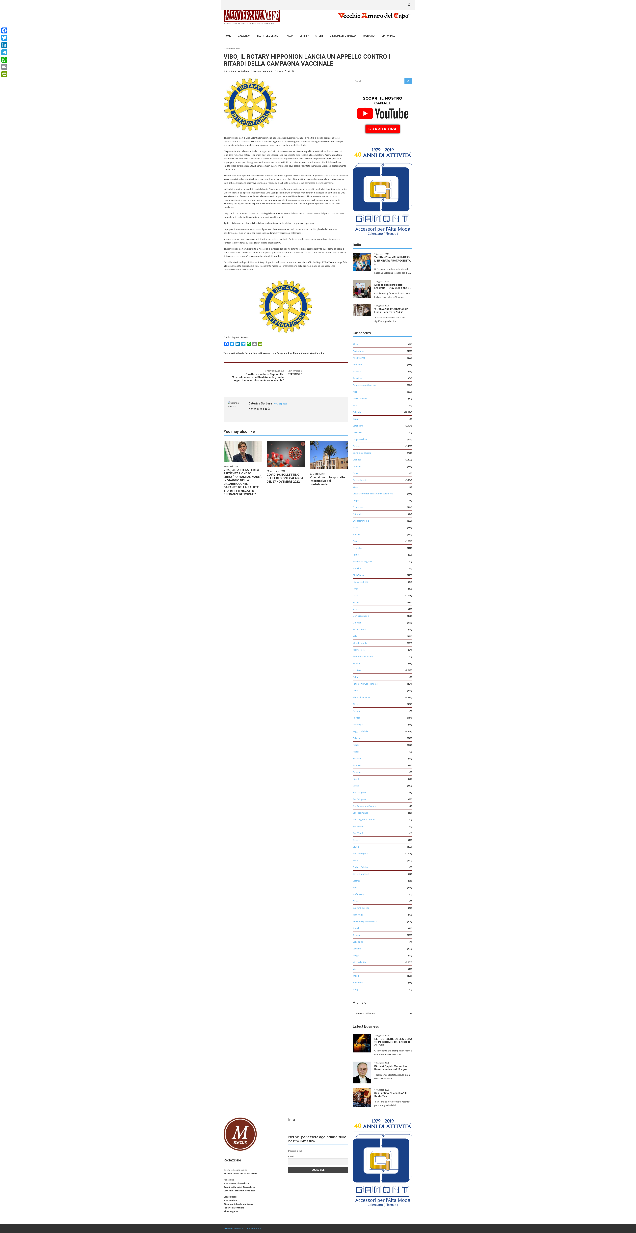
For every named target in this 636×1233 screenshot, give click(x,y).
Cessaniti (357, 432)
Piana (355, 690)
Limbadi (357, 622)
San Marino (358, 826)
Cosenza (357, 446)
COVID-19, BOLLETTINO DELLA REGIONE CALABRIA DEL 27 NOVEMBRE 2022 (285, 478)
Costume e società (362, 452)
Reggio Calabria (360, 731)
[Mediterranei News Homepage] (240, 1133)
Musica (356, 663)
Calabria (243, 35)
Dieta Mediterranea (342, 35)
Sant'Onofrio (359, 833)
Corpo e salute (360, 439)
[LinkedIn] (4, 45)
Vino (355, 968)
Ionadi (356, 588)
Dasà (355, 486)
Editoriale (388, 35)
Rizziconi (357, 758)
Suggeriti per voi (361, 907)
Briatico (356, 405)
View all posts (280, 403)
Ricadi (356, 744)
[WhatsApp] (4, 59)
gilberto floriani (244, 353)
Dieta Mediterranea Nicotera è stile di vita (373, 493)
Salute (356, 785)
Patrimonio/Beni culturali (365, 683)
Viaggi (356, 955)
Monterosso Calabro (363, 656)
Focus (356, 554)
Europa (356, 534)
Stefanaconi (358, 894)
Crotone (357, 466)
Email (291, 1156)
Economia (358, 507)
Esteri (304, 35)
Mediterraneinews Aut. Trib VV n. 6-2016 (242, 1228)
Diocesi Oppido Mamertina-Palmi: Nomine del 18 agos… (391, 1068)
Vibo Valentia (359, 962)
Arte (355, 391)
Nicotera (357, 670)
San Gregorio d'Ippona (364, 819)
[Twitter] (4, 37)
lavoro (356, 609)
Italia (288, 35)
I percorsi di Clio (360, 581)
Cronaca (357, 459)
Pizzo (355, 704)
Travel (356, 928)
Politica (356, 717)
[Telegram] (4, 52)
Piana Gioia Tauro (361, 697)
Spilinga (356, 880)
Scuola (356, 846)
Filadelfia (357, 547)
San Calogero (359, 792)
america (357, 371)
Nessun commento (263, 71)
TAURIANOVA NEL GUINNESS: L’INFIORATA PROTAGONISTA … (392, 260)
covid (232, 353)
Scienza (356, 839)
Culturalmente (360, 480)
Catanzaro (358, 425)
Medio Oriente (360, 629)
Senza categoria (360, 853)
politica (288, 353)
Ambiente (357, 364)
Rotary (296, 353)
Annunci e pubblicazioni (364, 384)
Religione (357, 738)
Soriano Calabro (361, 867)
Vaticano (357, 948)
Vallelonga (358, 941)
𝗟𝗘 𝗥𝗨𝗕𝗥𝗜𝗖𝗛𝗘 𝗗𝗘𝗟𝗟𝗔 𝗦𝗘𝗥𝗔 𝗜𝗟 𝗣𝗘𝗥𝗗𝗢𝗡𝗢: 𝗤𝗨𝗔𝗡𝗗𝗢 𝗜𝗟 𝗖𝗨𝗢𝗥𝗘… (393, 1042)
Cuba (355, 473)
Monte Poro (359, 649)
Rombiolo (357, 765)
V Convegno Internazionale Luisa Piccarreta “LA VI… (391, 310)
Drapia (356, 500)
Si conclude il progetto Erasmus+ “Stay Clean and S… (392, 286)
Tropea (356, 935)
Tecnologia (358, 914)
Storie (356, 901)
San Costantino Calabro (364, 805)
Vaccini (305, 353)
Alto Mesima (359, 357)
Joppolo (356, 602)
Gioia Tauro (358, 575)
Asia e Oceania (360, 398)
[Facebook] (4, 30)
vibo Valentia (317, 353)
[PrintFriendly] (4, 74)
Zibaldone (358, 982)
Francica (357, 568)
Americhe (357, 378)
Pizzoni (356, 710)
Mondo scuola (360, 643)
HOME (227, 35)
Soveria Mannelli (361, 873)
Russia (356, 778)
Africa (355, 344)
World (356, 975)
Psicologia (358, 724)
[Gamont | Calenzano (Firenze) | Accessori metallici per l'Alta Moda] (382, 190)
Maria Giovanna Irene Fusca (268, 353)
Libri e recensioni (361, 615)
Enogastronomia (361, 520)
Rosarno (357, 772)
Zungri (356, 989)
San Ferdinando (360, 812)
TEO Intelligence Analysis (365, 921)
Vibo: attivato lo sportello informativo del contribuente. (327, 481)
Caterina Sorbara (240, 71)
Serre (355, 860)
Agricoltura (358, 350)
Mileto (356, 636)
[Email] (4, 67)
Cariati (356, 418)
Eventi (356, 541)
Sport (319, 35)
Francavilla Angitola (362, 561)
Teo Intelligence (267, 35)
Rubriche (368, 35)
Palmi (355, 676)
